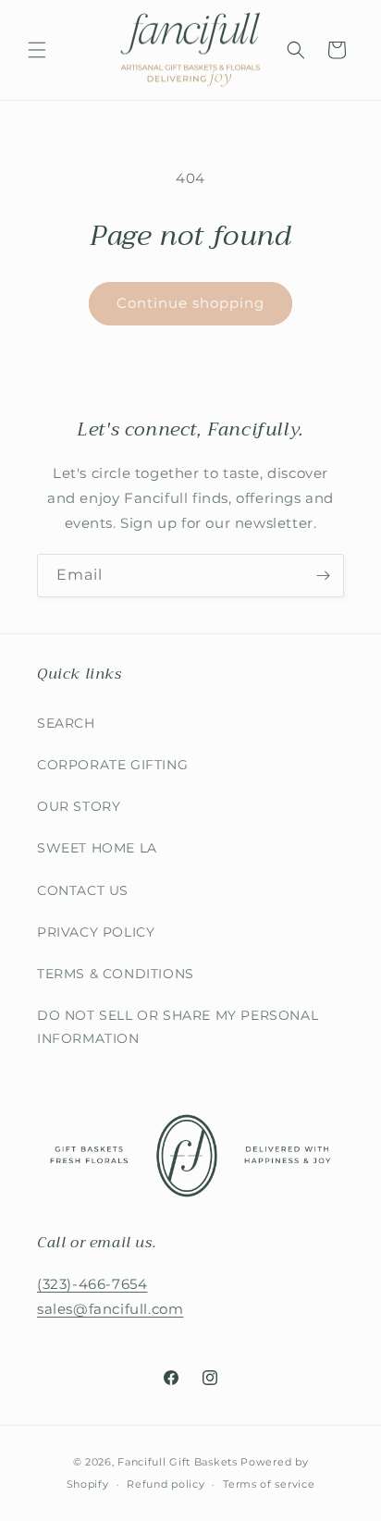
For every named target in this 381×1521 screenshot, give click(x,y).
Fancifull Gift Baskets (177, 1461)
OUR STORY (78, 806)
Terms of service (268, 1484)
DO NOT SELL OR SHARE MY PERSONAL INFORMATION (177, 1027)
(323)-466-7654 (92, 1284)
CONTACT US (83, 890)
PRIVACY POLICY (95, 932)
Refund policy (165, 1484)
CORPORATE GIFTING (112, 764)
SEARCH (66, 723)
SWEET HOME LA (97, 848)
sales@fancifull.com (110, 1309)
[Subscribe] (322, 575)
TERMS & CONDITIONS (115, 973)
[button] (37, 50)
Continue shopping (190, 303)
